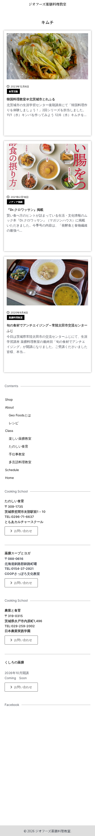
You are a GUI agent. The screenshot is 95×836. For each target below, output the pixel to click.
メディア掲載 (16, 201)
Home (9, 478)
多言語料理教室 (20, 462)
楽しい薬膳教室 (20, 438)
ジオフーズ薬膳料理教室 (47, 4)
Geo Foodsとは (20, 415)
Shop (9, 399)
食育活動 (13, 91)
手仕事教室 (17, 454)
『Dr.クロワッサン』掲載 (25, 210)
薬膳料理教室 (16, 317)
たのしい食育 (18, 446)
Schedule (12, 470)
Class (9, 431)
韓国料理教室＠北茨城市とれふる (31, 99)
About (9, 407)
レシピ (13, 423)
